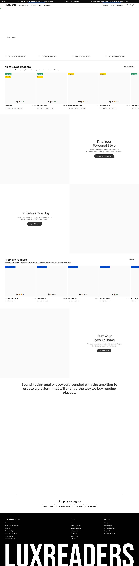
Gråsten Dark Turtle (11, 298)
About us (7, 528)
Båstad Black (72, 298)
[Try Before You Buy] (104, 218)
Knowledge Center (109, 533)
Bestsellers (74, 536)
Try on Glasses (35, 224)
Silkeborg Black (41, 298)
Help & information (12, 519)
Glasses (73, 523)
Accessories (74, 533)
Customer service (10, 523)
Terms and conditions (11, 533)
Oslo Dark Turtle (42, 105)
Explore (107, 519)
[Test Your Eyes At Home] (35, 343)
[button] (127, 5)
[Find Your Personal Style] (35, 149)
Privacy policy (9, 536)
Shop (73, 519)
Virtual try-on (108, 525)
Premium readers (16, 259)
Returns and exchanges (12, 525)
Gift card (73, 539)
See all (132, 259)
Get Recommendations (104, 156)
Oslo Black (8, 105)
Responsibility (9, 531)
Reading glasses (76, 525)
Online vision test (109, 528)
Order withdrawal (10, 539)
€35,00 (34, 105)
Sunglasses (74, 531)
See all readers (129, 66)
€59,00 (34, 298)
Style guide (107, 523)
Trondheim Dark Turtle (75, 105)
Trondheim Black (105, 105)
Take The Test (104, 351)
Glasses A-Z (107, 531)
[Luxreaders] (10, 5)
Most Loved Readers (18, 66)
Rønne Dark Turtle (105, 298)
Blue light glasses (76, 528)
